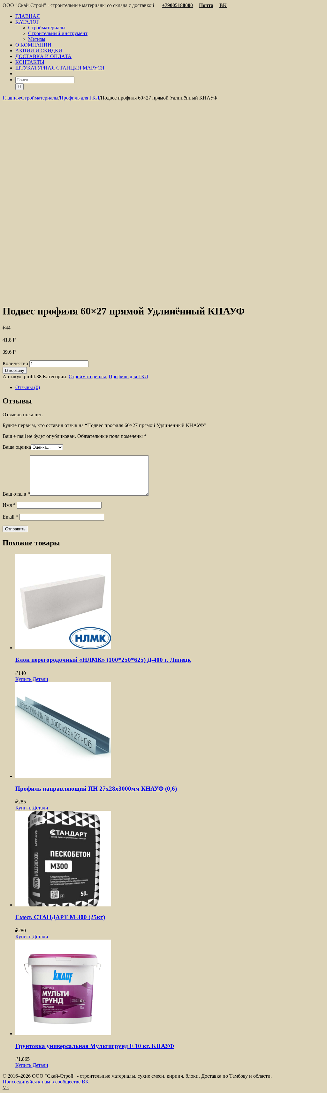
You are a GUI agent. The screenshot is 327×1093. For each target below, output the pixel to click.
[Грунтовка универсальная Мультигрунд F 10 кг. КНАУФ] (169, 988)
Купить (23, 679)
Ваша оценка (17, 447)
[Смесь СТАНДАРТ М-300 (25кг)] (169, 859)
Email (10, 517)
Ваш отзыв (16, 494)
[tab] (169, 387)
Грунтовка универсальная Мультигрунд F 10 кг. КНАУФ (94, 1046)
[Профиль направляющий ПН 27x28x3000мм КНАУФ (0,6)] (169, 730)
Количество (15, 363)
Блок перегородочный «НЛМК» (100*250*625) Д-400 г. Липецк (103, 659)
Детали (39, 679)
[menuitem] (169, 16)
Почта (206, 5)
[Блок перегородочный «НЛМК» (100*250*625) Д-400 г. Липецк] (169, 602)
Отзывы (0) (27, 387)
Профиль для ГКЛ (128, 376)
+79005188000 (177, 5)
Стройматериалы (87, 376)
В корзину (14, 370)
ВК (223, 5)
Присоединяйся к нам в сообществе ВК (46, 1081)
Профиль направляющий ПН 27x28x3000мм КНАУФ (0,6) (96, 788)
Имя (9, 505)
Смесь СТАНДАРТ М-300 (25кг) (60, 917)
